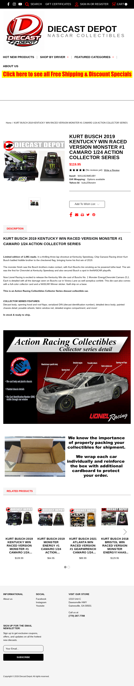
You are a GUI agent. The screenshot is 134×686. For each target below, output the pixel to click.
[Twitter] (88, 214)
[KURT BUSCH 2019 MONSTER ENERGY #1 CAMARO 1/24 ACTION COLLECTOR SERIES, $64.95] (51, 518)
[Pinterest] (93, 214)
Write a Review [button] (111, 170)
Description (15, 228)
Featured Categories (92, 57)
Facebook (41, 599)
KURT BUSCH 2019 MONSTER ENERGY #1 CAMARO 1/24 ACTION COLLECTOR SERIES (51, 545)
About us (10, 66)
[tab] (65, 567)
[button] (67, 74)
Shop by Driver (52, 57)
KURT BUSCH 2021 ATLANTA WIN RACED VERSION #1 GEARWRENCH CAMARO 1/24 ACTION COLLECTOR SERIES (83, 545)
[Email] (76, 214)
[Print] (82, 214)
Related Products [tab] (20, 491)
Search (36, 4)
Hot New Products (18, 57)
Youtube (40, 605)
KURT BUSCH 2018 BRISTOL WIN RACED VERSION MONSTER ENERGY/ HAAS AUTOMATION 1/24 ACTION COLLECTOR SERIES (114, 545)
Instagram (41, 602)
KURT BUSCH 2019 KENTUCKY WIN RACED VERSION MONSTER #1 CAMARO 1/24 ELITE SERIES (19, 545)
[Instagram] (14, 4)
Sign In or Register (94, 4)
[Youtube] (20, 4)
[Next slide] (124, 532)
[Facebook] (8, 4)
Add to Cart (83, 517)
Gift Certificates (58, 4)
